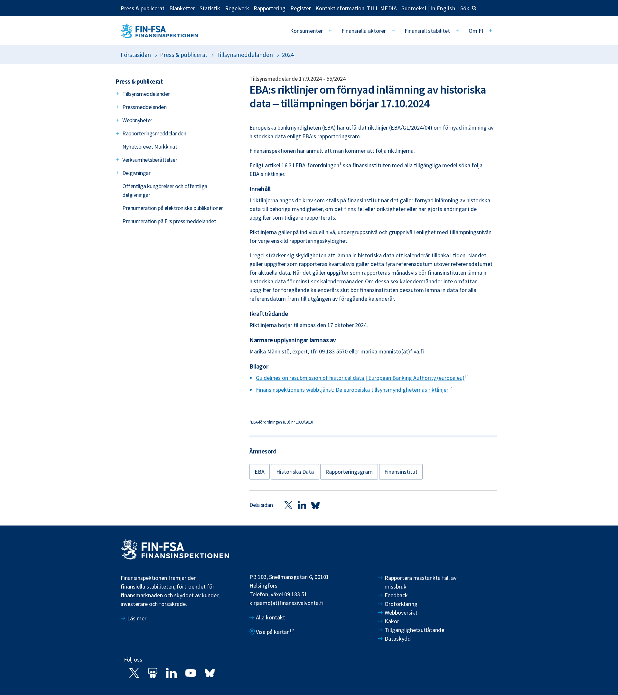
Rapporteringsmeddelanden (154, 133)
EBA (260, 471)
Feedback (396, 595)
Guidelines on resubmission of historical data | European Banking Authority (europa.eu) (360, 377)
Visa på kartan (273, 632)
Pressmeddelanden (144, 107)
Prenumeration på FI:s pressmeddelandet (169, 221)
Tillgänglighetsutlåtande (414, 630)
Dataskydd (398, 638)
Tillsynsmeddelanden (244, 55)
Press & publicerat (142, 8)
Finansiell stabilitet (427, 30)
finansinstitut (400, 471)
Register (300, 8)
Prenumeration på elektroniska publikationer (172, 208)
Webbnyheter (137, 120)
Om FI (476, 30)
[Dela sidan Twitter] (288, 504)
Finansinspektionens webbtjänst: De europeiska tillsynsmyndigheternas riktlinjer (352, 389)
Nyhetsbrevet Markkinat (149, 146)
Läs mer (136, 618)
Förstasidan (136, 55)
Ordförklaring (401, 604)
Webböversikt (401, 612)
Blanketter (182, 8)
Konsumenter (306, 30)
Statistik (210, 8)
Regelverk (237, 8)
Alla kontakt (270, 617)
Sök (464, 8)
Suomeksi (413, 8)
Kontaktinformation (339, 8)
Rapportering (270, 8)
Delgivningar (136, 173)
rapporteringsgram (349, 471)
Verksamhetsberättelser (149, 159)
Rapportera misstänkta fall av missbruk (420, 582)
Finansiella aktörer (364, 30)
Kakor (392, 621)
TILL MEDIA (382, 8)
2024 (288, 55)
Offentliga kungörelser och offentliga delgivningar (164, 190)
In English (442, 8)
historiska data (295, 471)
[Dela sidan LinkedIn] (302, 504)
